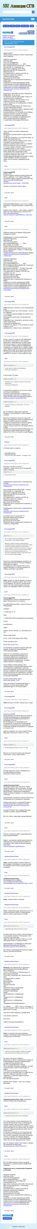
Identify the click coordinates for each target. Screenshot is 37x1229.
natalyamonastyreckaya (11, 856)
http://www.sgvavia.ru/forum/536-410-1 (15, 398)
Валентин (6, 39)
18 (29, 782)
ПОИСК (17, 26)
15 (28, 710)
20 (29, 859)
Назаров (10, 37)
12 (28, 577)
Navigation (8, 19)
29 (29, 1109)
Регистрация (24, 26)
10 (28, 463)
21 (29, 875)
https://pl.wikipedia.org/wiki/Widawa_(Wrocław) (17, 215)
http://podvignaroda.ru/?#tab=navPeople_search (18, 883)
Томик (4, 37)
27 (29, 1044)
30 (29, 1159)
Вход (32, 26)
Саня (5, 166)
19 (29, 830)
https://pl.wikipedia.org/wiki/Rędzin (14, 846)
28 (29, 1096)
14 (28, 699)
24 (29, 922)
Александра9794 (9, 47)
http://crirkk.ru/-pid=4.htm (10, 644)
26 (29, 1030)
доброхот (12, 39)
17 (29, 767)
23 (29, 907)
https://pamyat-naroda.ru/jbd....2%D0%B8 (15, 183)
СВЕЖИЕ (12, 26)
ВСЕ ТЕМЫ (6, 26)
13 (28, 594)
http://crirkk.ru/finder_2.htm (11, 680)
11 (28, 531)
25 (29, 964)
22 (29, 896)
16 (28, 740)
